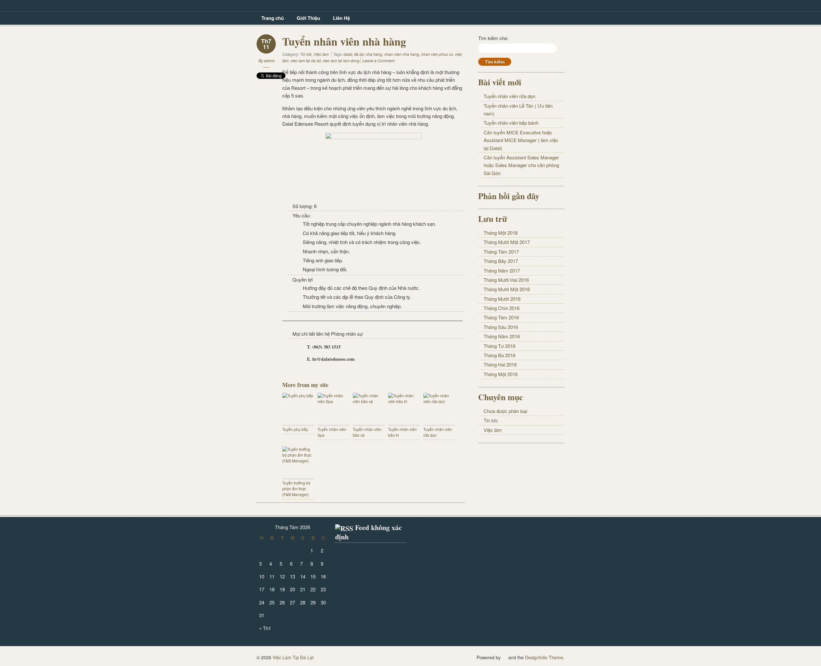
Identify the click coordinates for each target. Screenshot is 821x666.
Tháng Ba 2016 (499, 355)
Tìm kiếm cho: (493, 38)
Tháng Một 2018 (501, 232)
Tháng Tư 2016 (499, 345)
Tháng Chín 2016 (502, 308)
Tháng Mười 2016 (502, 298)
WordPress (504, 656)
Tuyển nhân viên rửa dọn (437, 432)
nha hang (374, 54)
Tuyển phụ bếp (295, 429)
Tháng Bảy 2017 (501, 260)
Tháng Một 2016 (501, 374)
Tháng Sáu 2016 (501, 327)
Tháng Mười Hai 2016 (506, 279)
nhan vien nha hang (401, 54)
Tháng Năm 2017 (502, 270)
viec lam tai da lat (306, 60)
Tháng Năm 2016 (502, 336)
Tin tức (306, 54)
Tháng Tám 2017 (501, 251)
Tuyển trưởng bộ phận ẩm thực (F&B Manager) (296, 488)
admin (269, 60)
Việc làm (321, 54)
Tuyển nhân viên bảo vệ (367, 432)
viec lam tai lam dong (341, 60)
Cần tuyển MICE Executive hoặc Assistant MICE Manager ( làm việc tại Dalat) (521, 140)
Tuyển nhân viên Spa (331, 432)
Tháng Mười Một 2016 (507, 289)
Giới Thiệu (308, 17)
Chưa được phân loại (505, 411)
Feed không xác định (368, 532)
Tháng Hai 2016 (500, 364)
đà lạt (359, 54)
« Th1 (265, 628)
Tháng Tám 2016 (501, 317)
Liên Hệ (341, 17)
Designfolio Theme (544, 657)
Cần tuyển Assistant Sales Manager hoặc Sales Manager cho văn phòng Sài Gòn (521, 165)
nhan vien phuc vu (437, 54)
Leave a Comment (378, 60)
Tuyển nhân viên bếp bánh (511, 122)
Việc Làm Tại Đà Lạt (293, 657)
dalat (347, 54)
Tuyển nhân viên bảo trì (402, 432)
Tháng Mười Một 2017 (507, 242)
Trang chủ (272, 17)
